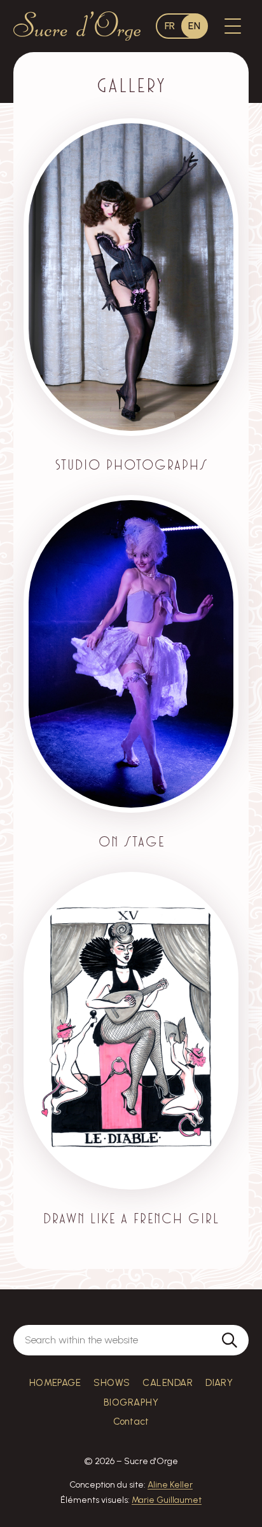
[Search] (229, 1340)
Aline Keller (170, 1484)
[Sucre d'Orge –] (77, 25)
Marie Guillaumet (167, 1500)
